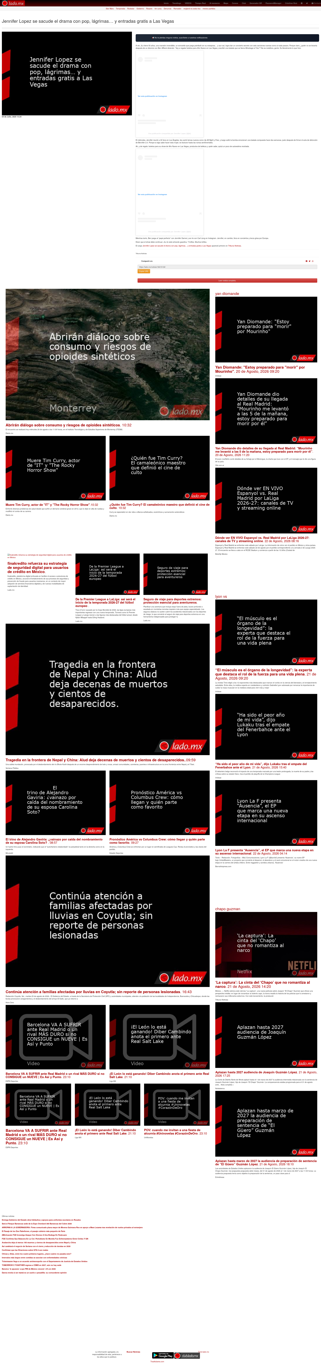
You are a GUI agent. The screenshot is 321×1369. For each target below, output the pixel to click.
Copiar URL (143, 271)
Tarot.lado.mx (203, 1352)
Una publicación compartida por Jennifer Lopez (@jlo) (169, 133)
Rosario (149, 8)
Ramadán (177, 8)
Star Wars (110, 8)
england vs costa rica (192, 8)
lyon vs (221, 596)
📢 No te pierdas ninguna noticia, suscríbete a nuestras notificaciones (179, 38)
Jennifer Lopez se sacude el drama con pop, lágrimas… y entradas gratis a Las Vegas (177, 245)
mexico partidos (209, 8)
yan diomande (227, 293)
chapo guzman (227, 908)
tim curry (158, 8)
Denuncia (167, 8)
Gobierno (140, 8)
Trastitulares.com (157, 1361)
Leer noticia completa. (227, 280)
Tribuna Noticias (234, 245)
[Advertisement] (81, 536)
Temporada (120, 8)
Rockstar (130, 8)
